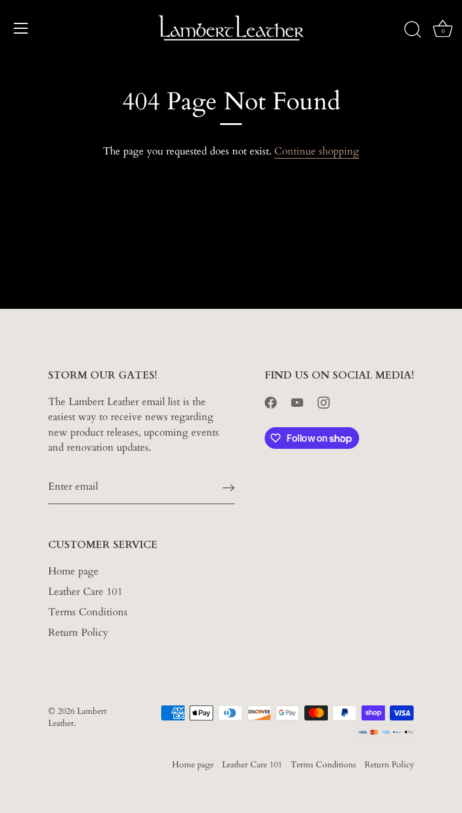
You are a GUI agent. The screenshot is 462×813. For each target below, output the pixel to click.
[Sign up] (229, 486)
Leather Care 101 (85, 591)
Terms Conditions (88, 612)
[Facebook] (271, 402)
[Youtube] (297, 402)
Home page (73, 571)
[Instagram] (324, 402)
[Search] (412, 30)
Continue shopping (316, 151)
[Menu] (21, 28)
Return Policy (78, 632)
